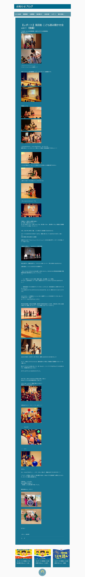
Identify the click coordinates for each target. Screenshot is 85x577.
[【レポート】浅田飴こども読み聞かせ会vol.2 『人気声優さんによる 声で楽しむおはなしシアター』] (42, 554)
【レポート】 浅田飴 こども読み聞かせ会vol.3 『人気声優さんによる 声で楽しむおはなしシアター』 (24, 562)
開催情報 (25, 14)
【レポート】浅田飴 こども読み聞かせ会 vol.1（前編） (61, 562)
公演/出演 (46, 14)
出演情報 (32, 14)
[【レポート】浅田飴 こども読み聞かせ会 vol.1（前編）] (61, 554)
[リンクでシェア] (24, 538)
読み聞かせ (39, 14)
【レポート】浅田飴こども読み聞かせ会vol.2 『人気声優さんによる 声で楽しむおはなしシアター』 (42, 562)
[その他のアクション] (63, 22)
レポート (53, 14)
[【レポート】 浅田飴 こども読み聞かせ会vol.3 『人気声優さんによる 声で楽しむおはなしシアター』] (23, 554)
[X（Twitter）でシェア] (21, 538)
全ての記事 (18, 14)
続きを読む (61, 14)
